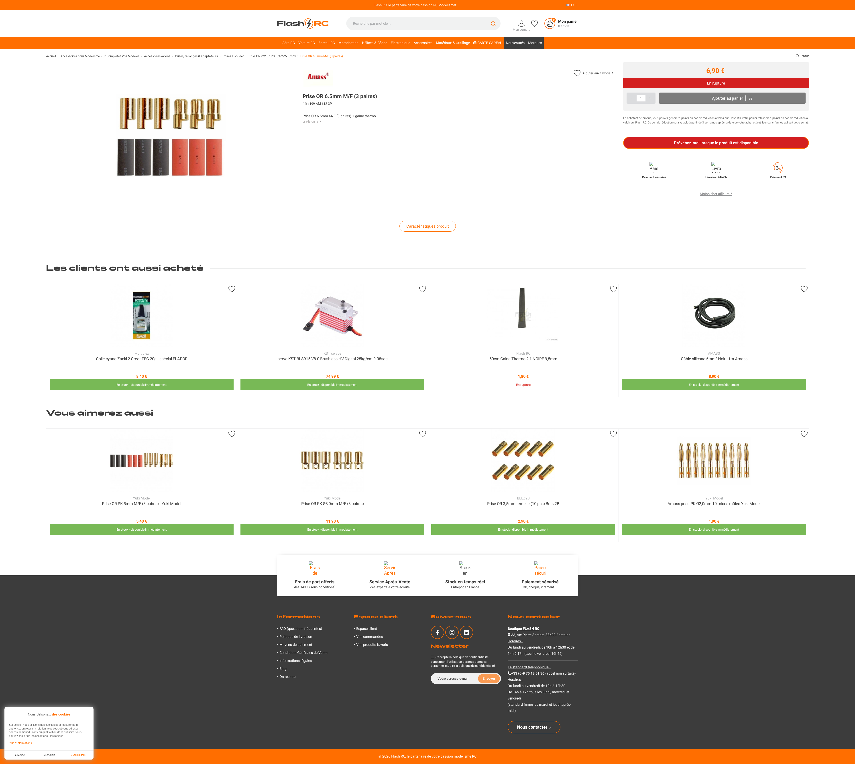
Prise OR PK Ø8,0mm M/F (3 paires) (332, 503)
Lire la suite (310, 121)
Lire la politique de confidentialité (472, 665)
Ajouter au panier (727, 98)
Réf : (306, 103)
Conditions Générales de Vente (303, 653)
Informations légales (295, 661)
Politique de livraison (295, 637)
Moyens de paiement (295, 645)
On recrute (287, 677)
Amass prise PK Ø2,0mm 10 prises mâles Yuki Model (714, 503)
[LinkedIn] (466, 632)
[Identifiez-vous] (521, 23)
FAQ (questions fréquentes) (300, 629)
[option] (141, 340)
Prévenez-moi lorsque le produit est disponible (716, 142)
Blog (283, 669)
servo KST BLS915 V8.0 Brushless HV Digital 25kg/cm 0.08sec (332, 358)
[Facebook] (437, 632)
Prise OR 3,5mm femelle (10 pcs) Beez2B (523, 503)
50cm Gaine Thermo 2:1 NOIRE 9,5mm (523, 358)
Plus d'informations (20, 743)
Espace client (366, 629)
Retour (804, 56)
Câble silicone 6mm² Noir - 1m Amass (714, 358)
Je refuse (19, 755)
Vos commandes (369, 637)
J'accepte (78, 755)
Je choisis (49, 755)
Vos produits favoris (372, 645)
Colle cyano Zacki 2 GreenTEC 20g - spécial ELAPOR (141, 358)
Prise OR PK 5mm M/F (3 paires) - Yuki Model (141, 503)
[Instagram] (452, 632)
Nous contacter (532, 727)
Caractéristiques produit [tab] (427, 226)
